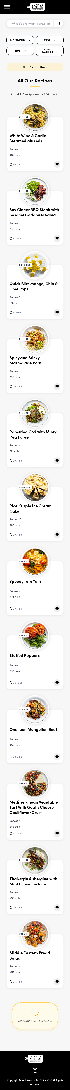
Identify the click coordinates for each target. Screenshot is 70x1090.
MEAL (47, 40)
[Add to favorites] (57, 1059)
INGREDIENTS (18, 40)
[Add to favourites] (57, 164)
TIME (18, 50)
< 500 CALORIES (47, 50)
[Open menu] (7, 7)
